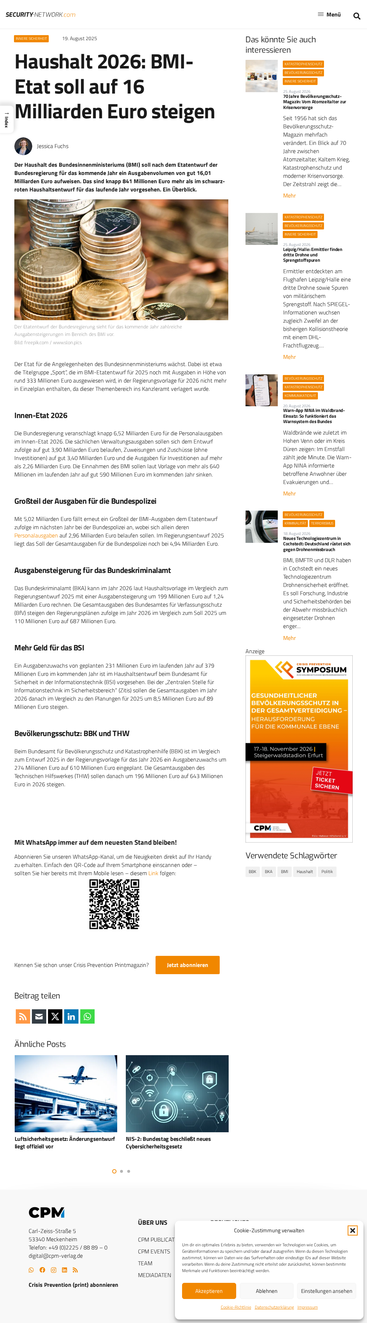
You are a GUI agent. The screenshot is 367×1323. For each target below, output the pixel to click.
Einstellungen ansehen (326, 1291)
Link (153, 873)
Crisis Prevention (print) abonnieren (73, 1284)
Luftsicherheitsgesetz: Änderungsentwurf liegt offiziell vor (65, 1142)
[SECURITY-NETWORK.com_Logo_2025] (40, 14)
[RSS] (75, 1270)
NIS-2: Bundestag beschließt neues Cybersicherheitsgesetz (168, 1142)
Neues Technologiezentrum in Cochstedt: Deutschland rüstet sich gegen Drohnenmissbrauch (317, 544)
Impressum (307, 1307)
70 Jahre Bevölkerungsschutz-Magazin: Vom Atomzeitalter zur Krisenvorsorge (314, 102)
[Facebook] (42, 1270)
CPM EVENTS (154, 1251)
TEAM (145, 1263)
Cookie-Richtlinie (236, 1307)
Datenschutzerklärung (274, 1307)
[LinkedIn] (64, 1270)
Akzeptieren (209, 1291)
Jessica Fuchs (52, 146)
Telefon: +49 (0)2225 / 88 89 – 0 (68, 1247)
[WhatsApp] (31, 1270)
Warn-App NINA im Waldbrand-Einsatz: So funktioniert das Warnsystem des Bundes (314, 416)
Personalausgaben (36, 535)
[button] (352, 1230)
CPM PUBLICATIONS (162, 1239)
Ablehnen (266, 1291)
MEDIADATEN (154, 1275)
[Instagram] (53, 1270)
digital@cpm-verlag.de (56, 1255)
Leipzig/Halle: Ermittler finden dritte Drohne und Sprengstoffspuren (312, 255)
